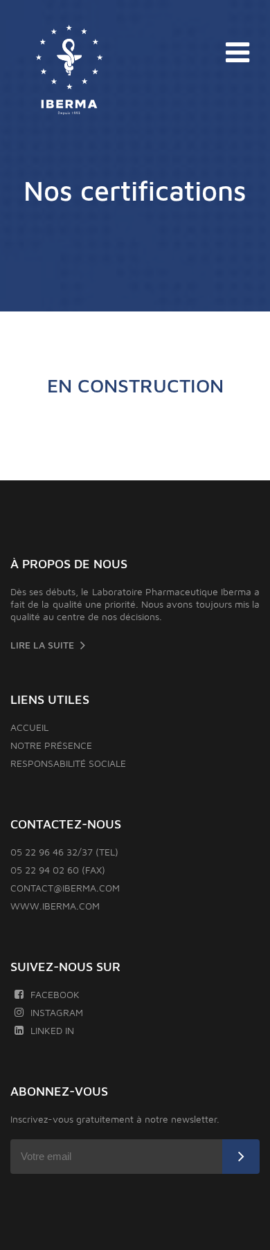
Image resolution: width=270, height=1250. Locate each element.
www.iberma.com (55, 906)
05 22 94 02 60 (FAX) (57, 870)
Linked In (52, 1030)
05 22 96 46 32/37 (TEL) (64, 852)
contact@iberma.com (65, 888)
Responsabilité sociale (68, 763)
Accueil (29, 727)
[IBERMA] (69, 71)
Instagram (56, 1012)
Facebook (55, 994)
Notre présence (51, 745)
